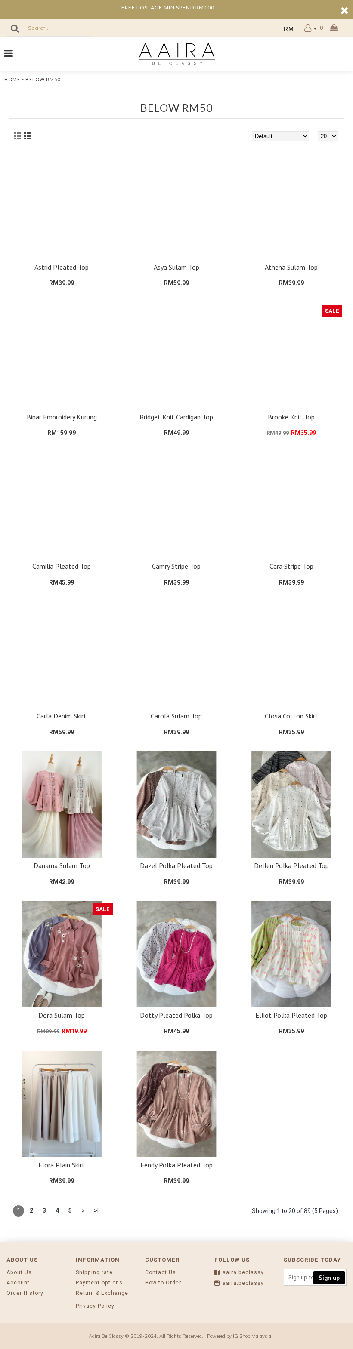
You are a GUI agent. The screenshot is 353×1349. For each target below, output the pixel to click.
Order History (24, 1293)
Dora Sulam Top (61, 1015)
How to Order (163, 1283)
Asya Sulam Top (176, 267)
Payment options (99, 1283)
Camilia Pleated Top (61, 566)
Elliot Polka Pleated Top (291, 1015)
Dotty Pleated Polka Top (176, 1015)
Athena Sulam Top (291, 267)
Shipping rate (94, 1272)
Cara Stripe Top (291, 566)
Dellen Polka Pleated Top (291, 865)
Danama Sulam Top (62, 865)
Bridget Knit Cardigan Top (176, 417)
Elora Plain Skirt (61, 1165)
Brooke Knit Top (291, 417)
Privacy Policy (95, 1306)
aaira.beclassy (243, 1272)
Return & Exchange (102, 1293)
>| (96, 1210)
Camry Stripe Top (176, 566)
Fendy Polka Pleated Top (176, 1165)
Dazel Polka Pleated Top (176, 865)
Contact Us (160, 1272)
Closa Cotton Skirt (291, 715)
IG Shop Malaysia (252, 1336)
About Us (19, 1272)
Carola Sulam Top (176, 715)
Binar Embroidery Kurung (62, 417)
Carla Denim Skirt (62, 715)
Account (18, 1283)
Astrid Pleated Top (61, 267)
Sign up (329, 1277)
